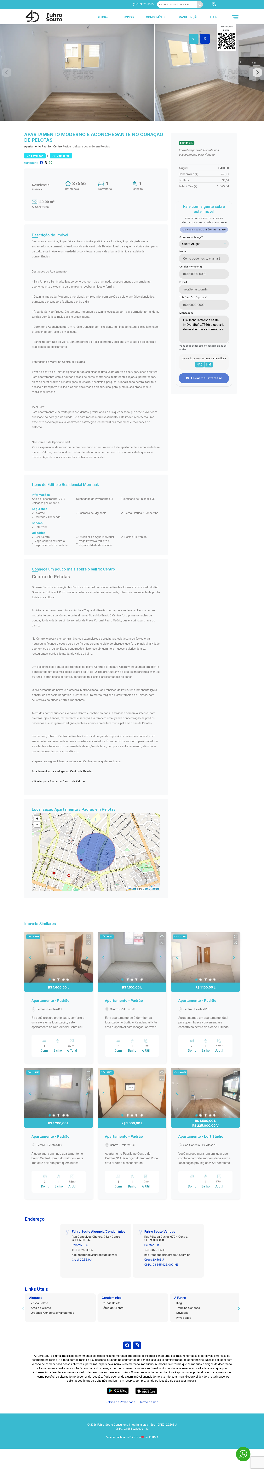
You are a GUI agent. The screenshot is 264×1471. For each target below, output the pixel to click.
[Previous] (30, 957)
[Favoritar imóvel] (88, 936)
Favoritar (37, 155)
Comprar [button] (127, 17)
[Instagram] (137, 1345)
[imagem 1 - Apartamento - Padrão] (58, 957)
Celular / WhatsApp (191, 266)
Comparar (62, 155)
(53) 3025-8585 (82, 1250)
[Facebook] (127, 1345)
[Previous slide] (6, 72)
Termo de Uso (148, 1402)
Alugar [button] (103, 17)
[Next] (87, 957)
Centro (57, 146)
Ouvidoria (182, 1312)
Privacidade (183, 1317)
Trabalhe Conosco (188, 1307)
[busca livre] (200, 4)
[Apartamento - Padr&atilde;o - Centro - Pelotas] (43, 17)
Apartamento (32, 146)
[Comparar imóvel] (88, 942)
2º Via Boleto (39, 1303)
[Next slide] (257, 72)
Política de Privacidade (120, 1402)
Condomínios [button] (156, 17)
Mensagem (186, 312)
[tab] (193, 39)
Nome (183, 251)
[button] (214, 4)
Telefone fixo (193, 297)
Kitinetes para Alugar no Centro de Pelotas (58, 781)
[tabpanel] (132, 72)
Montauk (91, 484)
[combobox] (204, 244)
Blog (179, 1303)
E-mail (183, 282)
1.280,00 (223, 168)
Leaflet (135, 889)
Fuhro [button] (215, 17)
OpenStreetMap (151, 889)
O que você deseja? (191, 237)
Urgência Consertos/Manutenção (52, 1312)
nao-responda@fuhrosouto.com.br (94, 1254)
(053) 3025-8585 (143, 4)
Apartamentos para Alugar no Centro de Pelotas (62, 771)
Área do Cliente (41, 1307)
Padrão (46, 146)
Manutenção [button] (189, 17)
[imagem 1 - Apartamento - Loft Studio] (205, 1093)
